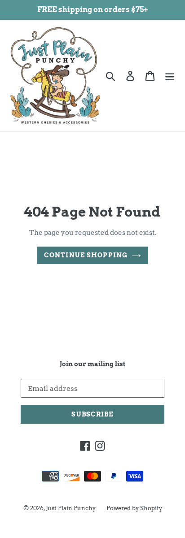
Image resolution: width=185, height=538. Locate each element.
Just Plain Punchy (71, 508)
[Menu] (170, 75)
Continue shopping (86, 255)
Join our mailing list (92, 364)
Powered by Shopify (134, 508)
